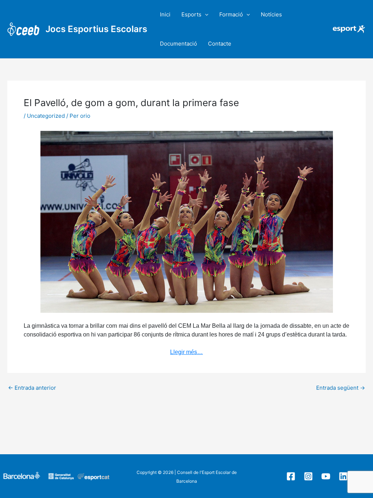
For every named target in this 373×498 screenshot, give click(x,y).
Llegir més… (186, 352)
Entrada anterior (32, 387)
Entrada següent (340, 387)
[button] (204, 14)
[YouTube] (325, 476)
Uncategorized (46, 115)
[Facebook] (290, 476)
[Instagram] (308, 476)
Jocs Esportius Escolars (96, 29)
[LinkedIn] (343, 476)
